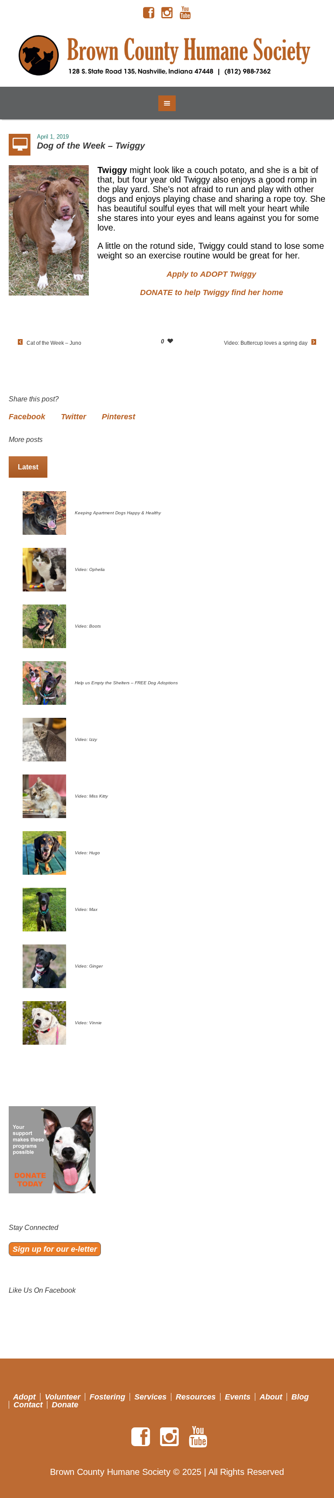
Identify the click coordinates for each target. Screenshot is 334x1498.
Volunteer (62, 1397)
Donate (65, 1405)
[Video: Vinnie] (44, 1022)
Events (237, 1397)
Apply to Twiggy (211, 274)
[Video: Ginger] (44, 965)
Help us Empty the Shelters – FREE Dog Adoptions (126, 682)
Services (150, 1397)
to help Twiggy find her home (211, 292)
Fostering (107, 1397)
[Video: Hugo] (44, 852)
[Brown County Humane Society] (167, 56)
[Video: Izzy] (44, 738)
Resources (196, 1397)
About (271, 1397)
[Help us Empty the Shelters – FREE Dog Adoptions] (44, 682)
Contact (28, 1405)
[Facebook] (148, 13)
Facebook (27, 416)
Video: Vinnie (88, 1022)
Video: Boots (88, 626)
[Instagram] (167, 13)
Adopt (24, 1397)
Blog (300, 1397)
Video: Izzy (86, 739)
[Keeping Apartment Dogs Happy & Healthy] (44, 512)
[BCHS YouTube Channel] (185, 13)
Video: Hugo (87, 852)
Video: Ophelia (90, 569)
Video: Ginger (89, 966)
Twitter (73, 416)
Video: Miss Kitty (91, 796)
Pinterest (118, 416)
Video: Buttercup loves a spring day (265, 343)
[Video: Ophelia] (44, 568)
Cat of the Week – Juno (54, 343)
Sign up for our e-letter (55, 1249)
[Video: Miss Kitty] (44, 795)
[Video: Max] (44, 908)
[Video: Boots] (44, 625)
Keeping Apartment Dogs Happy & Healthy (118, 512)
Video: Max (86, 909)
